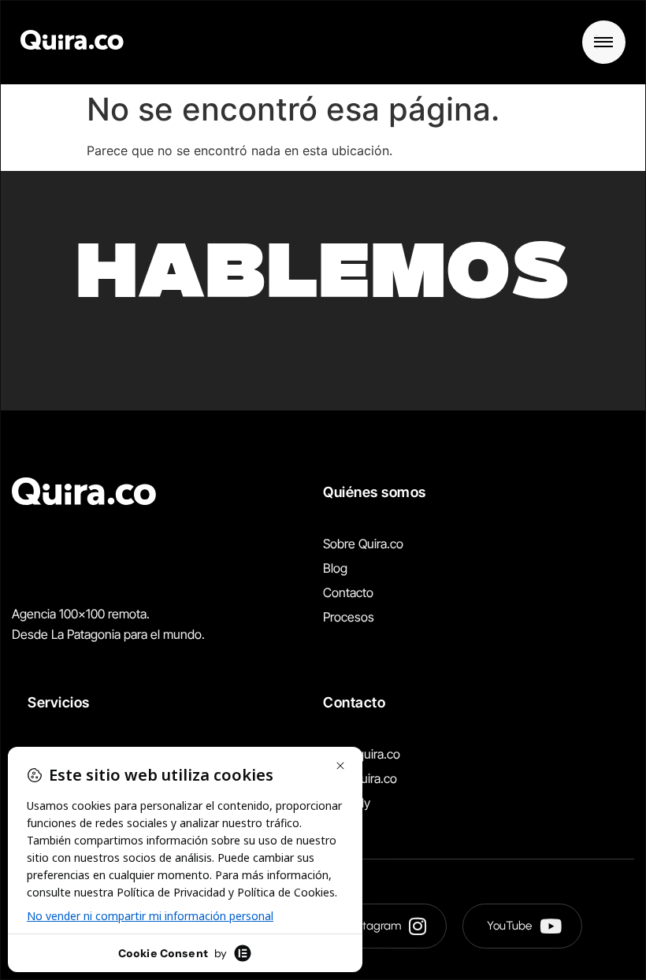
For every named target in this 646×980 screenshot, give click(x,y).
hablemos (323, 279)
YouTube (509, 926)
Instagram (375, 926)
